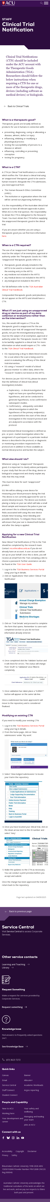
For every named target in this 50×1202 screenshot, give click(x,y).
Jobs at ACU (29, 1124)
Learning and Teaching (13, 964)
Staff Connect (8, 1090)
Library (5, 967)
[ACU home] (12, 6)
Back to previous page (20, 911)
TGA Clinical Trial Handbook (20, 348)
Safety (14, 1155)
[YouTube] (22, 1138)
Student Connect (9, 1095)
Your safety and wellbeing (31, 1110)
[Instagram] (13, 1138)
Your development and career (12, 1120)
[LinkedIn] (18, 1138)
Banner (27, 1075)
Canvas (5, 1075)
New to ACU (7, 1108)
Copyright (20, 1151)
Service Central (14, 931)
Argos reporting (31, 1090)
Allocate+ (28, 1080)
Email (4, 1080)
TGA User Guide (24, 564)
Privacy (5, 1155)
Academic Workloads (33, 1085)
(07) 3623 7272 (13, 1059)
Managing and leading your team (34, 1118)
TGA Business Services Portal (30, 569)
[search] (41, 3)
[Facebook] (3, 1138)
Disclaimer (32, 1151)
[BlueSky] (8, 1138)
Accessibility (7, 1151)
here (4, 236)
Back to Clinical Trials (18, 106)
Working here (8, 1113)
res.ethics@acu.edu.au (20, 548)
